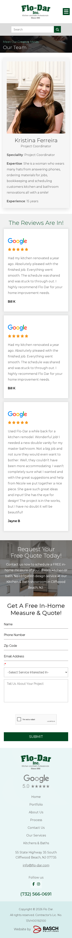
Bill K (11, 301)
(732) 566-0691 (36, 894)
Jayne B (14, 521)
